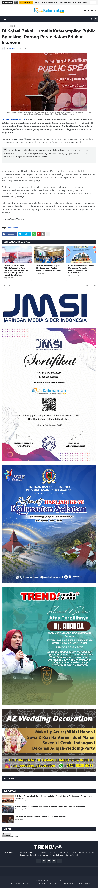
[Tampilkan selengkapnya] (48, 234)
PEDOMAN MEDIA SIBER (31, 884)
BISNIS (12, 26)
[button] (91, 2)
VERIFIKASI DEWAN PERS (83, 884)
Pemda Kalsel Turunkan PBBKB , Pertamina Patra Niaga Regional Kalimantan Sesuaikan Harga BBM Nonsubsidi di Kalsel (16, 270)
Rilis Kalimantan (56, 880)
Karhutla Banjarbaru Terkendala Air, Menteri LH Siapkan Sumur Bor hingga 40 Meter (58, 2)
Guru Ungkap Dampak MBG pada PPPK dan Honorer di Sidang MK (41, 816)
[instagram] (54, 861)
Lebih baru (7, 285)
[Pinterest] (39, 234)
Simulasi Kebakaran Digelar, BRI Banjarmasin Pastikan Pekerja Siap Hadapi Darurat (48, 268)
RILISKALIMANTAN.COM (13, 119)
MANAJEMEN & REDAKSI (50, 884)
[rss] (95, 10)
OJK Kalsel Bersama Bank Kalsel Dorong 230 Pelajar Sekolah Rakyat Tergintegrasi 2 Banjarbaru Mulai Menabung (54, 797)
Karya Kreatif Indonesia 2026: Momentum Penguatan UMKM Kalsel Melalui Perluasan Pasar (81, 269)
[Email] (43, 234)
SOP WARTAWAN (67, 884)
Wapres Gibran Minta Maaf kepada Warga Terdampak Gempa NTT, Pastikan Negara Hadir (50, 806)
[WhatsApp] (34, 234)
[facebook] (85, 10)
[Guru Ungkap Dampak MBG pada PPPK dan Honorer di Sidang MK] (8, 819)
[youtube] (92, 10)
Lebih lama (90, 285)
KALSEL (16, 228)
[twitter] (88, 10)
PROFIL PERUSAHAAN (13, 884)
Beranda (5, 26)
